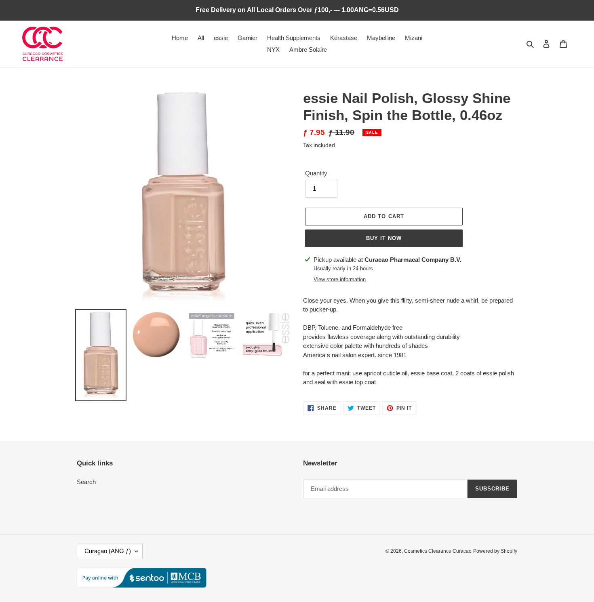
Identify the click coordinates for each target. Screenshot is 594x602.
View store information (340, 279)
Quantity (316, 173)
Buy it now (384, 238)
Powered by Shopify (495, 551)
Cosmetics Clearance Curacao (438, 551)
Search (86, 481)
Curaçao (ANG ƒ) (107, 550)
